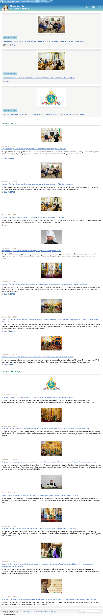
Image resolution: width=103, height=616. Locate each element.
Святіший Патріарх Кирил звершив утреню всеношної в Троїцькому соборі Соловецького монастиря (37, 357)
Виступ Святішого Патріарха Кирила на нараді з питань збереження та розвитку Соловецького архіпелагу (40, 495)
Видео (14, 45)
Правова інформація (40, 611)
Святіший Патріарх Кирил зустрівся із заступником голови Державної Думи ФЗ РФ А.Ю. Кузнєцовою (44, 41)
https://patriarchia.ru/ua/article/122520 (29, 469)
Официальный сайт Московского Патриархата (19, 7)
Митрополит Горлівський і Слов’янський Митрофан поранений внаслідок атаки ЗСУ (31, 251)
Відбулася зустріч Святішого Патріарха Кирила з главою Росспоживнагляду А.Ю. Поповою (34, 149)
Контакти (54, 611)
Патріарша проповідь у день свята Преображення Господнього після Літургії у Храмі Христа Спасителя (39, 529)
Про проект (26, 611)
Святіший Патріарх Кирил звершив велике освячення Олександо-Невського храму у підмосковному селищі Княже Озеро (45, 284)
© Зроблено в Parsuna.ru (10, 614)
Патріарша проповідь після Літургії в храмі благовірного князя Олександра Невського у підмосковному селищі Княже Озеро (46, 429)
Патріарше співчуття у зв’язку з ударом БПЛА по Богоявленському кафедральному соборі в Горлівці (44, 114)
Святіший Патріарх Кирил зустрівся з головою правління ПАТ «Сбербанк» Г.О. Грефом (39, 78)
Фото (7, 45)
